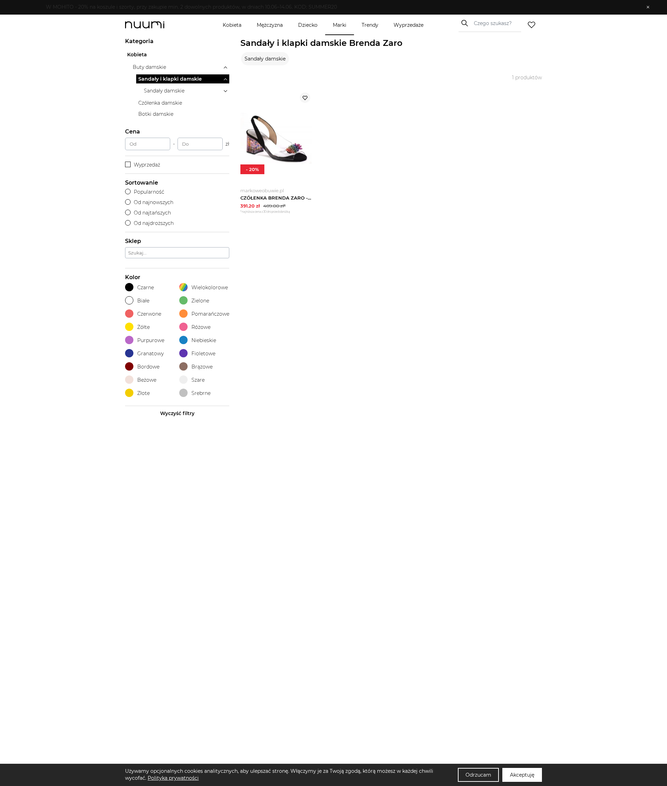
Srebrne (201, 393)
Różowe (201, 327)
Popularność (149, 192)
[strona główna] (156, 25)
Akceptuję (522, 775)
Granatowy (150, 353)
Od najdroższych (154, 223)
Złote (143, 393)
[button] (328, 7)
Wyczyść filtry (177, 413)
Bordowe (148, 367)
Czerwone (149, 314)
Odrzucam (478, 775)
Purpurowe (150, 340)
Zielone (200, 301)
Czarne (145, 287)
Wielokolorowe (209, 287)
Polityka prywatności (173, 778)
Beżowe (146, 380)
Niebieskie (203, 340)
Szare (198, 380)
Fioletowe (203, 353)
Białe (143, 301)
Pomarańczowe (210, 314)
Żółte (143, 327)
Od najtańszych (152, 213)
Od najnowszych (153, 202)
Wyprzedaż (147, 165)
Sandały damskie (265, 59)
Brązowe (202, 367)
